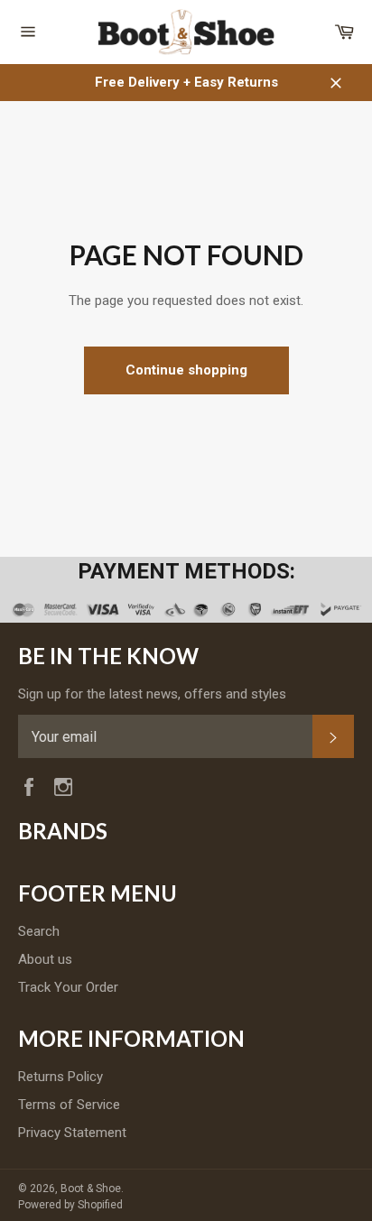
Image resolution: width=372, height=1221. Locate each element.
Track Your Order (68, 987)
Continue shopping (186, 370)
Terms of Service (69, 1104)
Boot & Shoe (90, 1188)
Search (39, 931)
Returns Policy (60, 1076)
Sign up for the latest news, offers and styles (152, 694)
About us (45, 959)
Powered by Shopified (70, 1204)
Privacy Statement (72, 1132)
